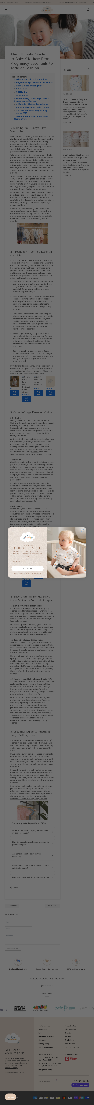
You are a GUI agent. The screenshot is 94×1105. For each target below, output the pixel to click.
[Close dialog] (82, 530)
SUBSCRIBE (27, 568)
